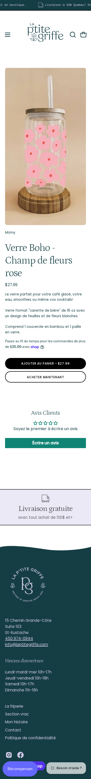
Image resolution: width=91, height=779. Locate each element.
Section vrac (17, 714)
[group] (45, 5)
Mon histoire (16, 722)
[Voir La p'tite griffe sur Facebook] (20, 755)
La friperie (14, 706)
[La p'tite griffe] (45, 34)
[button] (72, 34)
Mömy (10, 232)
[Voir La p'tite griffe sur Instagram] (9, 755)
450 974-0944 (19, 638)
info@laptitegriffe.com (26, 644)
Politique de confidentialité (30, 738)
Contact (13, 730)
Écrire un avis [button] (45, 443)
